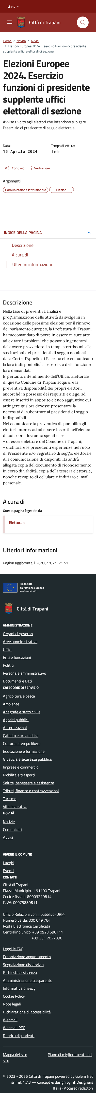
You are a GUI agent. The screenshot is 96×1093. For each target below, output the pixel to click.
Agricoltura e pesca (19, 696)
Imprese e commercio (20, 767)
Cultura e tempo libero (21, 743)
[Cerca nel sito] (83, 22)
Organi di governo (18, 634)
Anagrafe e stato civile (21, 712)
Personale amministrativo (24, 673)
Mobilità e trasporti (19, 775)
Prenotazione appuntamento (27, 957)
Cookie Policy (14, 996)
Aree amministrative (20, 642)
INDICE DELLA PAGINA (23, 232)
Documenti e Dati (17, 681)
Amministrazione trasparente (27, 980)
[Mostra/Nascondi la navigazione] (10, 22)
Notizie (9, 821)
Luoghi (8, 863)
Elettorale (17, 522)
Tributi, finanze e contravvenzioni (31, 791)
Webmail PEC (14, 1028)
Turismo (9, 799)
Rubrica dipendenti (18, 1036)
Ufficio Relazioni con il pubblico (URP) (33, 914)
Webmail (10, 1020)
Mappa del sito (15, 1054)
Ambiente (11, 704)
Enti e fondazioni (17, 657)
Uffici (7, 649)
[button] (13, 6)
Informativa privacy (19, 988)
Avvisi (8, 837)
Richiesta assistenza (20, 972)
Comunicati (12, 829)
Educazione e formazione (24, 751)
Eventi (8, 871)
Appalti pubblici (16, 720)
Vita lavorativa (15, 806)
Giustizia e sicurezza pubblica (27, 759)
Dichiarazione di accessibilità (27, 1012)
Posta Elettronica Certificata (26, 926)
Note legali (12, 1004)
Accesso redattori (78, 1088)
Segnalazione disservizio (23, 965)
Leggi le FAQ (13, 949)
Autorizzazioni (15, 728)
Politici (8, 665)
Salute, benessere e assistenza (28, 783)
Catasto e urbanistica (20, 735)
